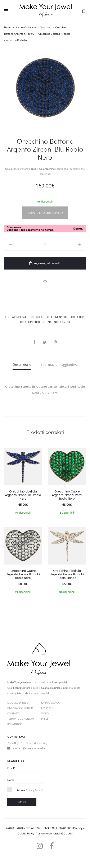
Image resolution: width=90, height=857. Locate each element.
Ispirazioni (48, 708)
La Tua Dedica (50, 702)
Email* (11, 768)
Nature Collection (25, 27)
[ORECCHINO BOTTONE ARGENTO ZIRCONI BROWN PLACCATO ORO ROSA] (81, 27)
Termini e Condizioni (20, 718)
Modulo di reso (17, 702)
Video (45, 713)
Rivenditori (14, 724)
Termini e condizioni (49, 833)
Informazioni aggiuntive (59, 364)
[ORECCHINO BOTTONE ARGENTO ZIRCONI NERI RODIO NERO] (75, 27)
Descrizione (22, 364)
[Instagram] (40, 845)
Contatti (13, 713)
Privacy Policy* (34, 790)
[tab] (21, 364)
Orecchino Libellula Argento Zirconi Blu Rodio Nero (23, 495)
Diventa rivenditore (20, 708)
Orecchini (45, 27)
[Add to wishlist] (45, 282)
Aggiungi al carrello (47, 263)
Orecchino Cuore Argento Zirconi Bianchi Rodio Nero (23, 574)
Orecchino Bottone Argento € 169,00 (45, 322)
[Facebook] (52, 845)
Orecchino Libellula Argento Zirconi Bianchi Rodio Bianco (67, 574)
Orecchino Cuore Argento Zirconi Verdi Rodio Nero (67, 495)
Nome (10, 780)
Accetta (30, 790)
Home (7, 27)
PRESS (45, 718)
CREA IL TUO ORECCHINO (45, 213)
